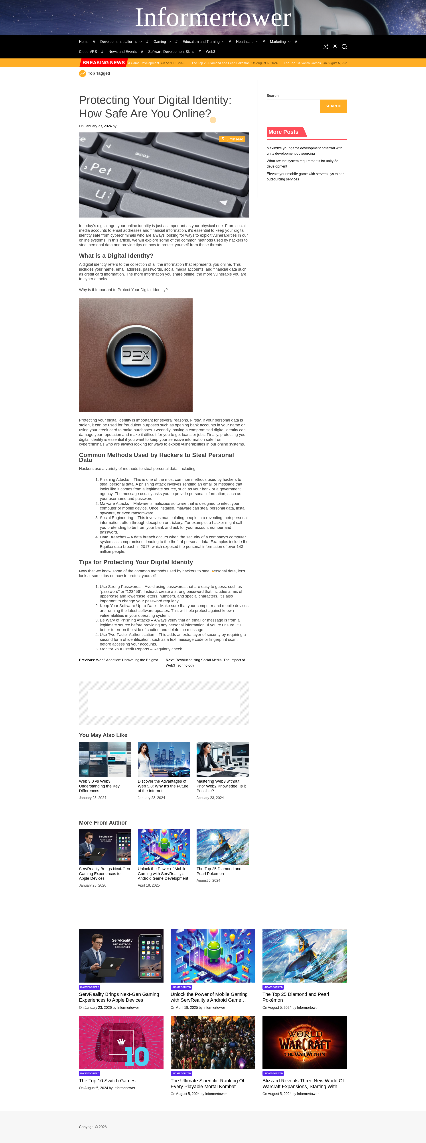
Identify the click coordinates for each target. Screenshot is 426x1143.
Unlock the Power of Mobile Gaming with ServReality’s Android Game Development (163, 874)
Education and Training (201, 42)
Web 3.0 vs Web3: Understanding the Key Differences (99, 786)
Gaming (160, 42)
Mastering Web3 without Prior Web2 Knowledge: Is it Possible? (221, 786)
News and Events (122, 52)
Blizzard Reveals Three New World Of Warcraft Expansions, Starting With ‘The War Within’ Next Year (303, 1086)
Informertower (213, 17)
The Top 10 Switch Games (242, 63)
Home (84, 42)
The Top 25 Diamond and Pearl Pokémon (161, 63)
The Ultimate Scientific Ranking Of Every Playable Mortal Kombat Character (207, 1086)
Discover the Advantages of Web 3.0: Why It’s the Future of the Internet (163, 786)
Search (273, 96)
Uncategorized (89, 987)
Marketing (278, 42)
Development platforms (118, 42)
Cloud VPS (88, 52)
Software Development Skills (171, 52)
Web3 (210, 52)
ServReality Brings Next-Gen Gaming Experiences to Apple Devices (104, 874)
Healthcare (245, 42)
